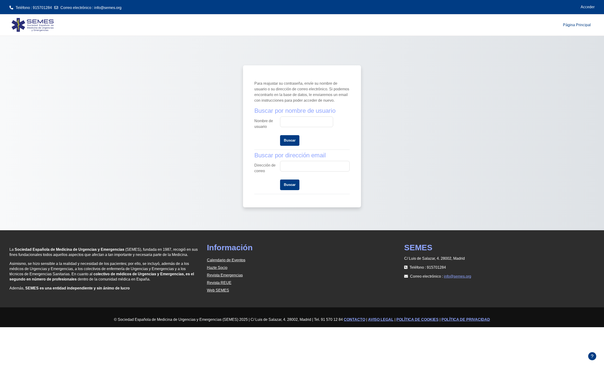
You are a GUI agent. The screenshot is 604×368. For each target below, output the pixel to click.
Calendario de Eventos (226, 260)
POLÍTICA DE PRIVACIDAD (465, 320)
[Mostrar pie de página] (592, 356)
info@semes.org (108, 8)
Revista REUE (219, 283)
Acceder (588, 7)
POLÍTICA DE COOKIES (417, 320)
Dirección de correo (265, 168)
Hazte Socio (217, 268)
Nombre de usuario (263, 124)
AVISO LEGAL (381, 320)
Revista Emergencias (225, 275)
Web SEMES (218, 290)
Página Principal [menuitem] (577, 25)
